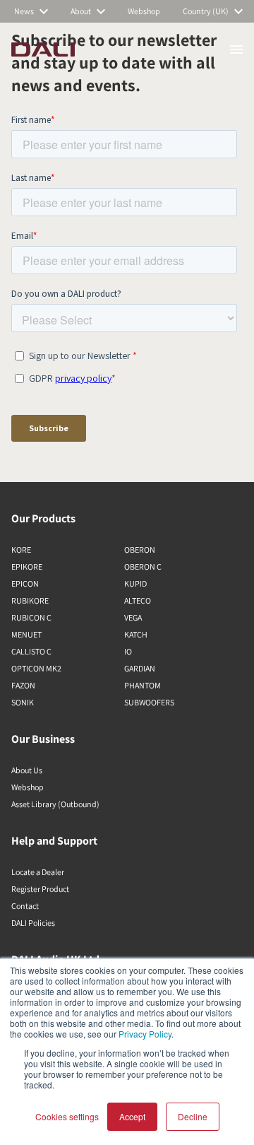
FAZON (23, 685)
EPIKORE (26, 566)
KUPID (135, 583)
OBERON (139, 549)
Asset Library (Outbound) (55, 804)
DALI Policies (33, 922)
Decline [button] (192, 1116)
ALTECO (137, 600)
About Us (26, 770)
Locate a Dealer (37, 872)
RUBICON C (31, 617)
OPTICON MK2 (36, 668)
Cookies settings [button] (67, 1116)
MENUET (26, 634)
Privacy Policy (145, 1034)
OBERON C (143, 566)
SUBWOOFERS (149, 702)
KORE (21, 549)
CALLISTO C (31, 651)
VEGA (133, 617)
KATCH (135, 634)
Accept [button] (132, 1116)
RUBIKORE (30, 600)
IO (128, 651)
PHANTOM (142, 685)
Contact (25, 905)
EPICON (25, 583)
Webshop (27, 787)
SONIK (22, 702)
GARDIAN (139, 668)
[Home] (43, 49)
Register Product (40, 888)
